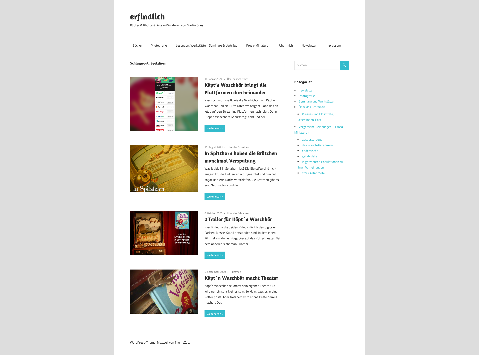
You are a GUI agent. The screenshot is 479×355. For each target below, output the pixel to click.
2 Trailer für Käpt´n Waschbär (238, 219)
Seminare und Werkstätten (317, 101)
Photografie (159, 45)
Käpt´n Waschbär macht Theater (241, 278)
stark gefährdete (313, 173)
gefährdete (309, 156)
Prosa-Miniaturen (258, 45)
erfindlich (147, 16)
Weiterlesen (214, 128)
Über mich (286, 45)
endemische (310, 150)
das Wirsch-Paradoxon (317, 145)
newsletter (306, 90)
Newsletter (309, 45)
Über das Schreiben (237, 79)
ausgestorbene (312, 139)
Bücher (137, 45)
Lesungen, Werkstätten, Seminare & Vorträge (206, 45)
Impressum (333, 45)
